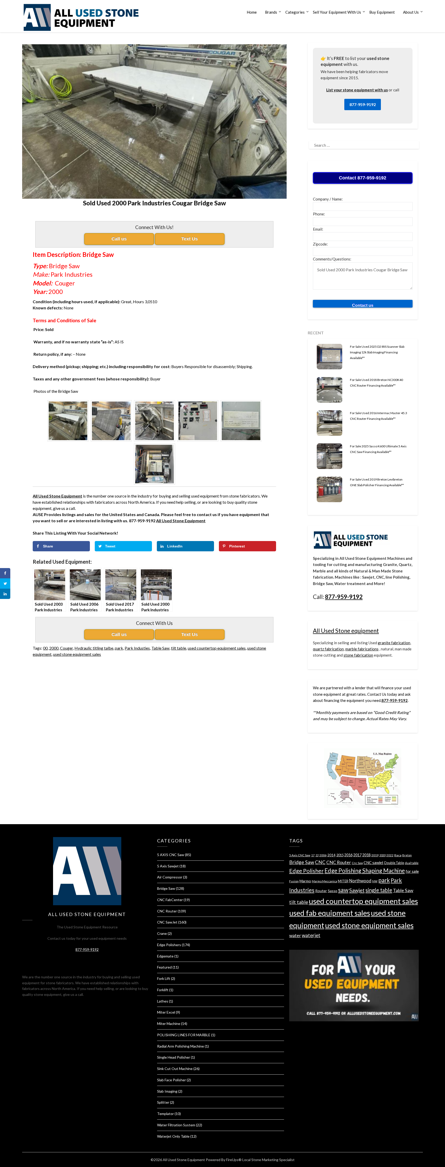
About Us (411, 12)
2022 (389, 855)
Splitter (163, 1102)
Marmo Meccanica (324, 881)
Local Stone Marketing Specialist (268, 1159)
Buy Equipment (382, 12)
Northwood (360, 880)
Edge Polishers (169, 945)
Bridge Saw (166, 888)
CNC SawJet (167, 922)
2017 (357, 855)
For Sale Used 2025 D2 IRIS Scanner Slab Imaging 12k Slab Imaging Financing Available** (377, 352)
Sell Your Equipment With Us (337, 12)
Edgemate (165, 956)
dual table (411, 863)
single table (378, 890)
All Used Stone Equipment (181, 520)
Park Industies (137, 648)
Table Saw (160, 648)
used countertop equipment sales (217, 648)
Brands (271, 12)
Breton (407, 855)
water (295, 935)
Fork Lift (163, 978)
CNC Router (167, 911)
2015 (340, 855)
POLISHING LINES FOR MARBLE (183, 1035)
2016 (348, 855)
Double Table (394, 863)
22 (317, 855)
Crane (162, 933)
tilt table (178, 648)
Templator (165, 1113)
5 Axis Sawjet (168, 866)
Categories (295, 12)
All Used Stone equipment (346, 630)
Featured (164, 967)
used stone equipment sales (77, 654)
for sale (412, 871)
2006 (323, 855)
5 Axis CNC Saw (299, 855)
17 (313, 855)
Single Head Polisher (173, 1057)
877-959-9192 (362, 104)
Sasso (332, 891)
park (119, 648)
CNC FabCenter (170, 900)
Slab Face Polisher (171, 1080)
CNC (320, 862)
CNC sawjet (373, 862)
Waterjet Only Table (173, 1136)
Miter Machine (168, 1023)
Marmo (305, 881)
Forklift (162, 990)
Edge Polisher (306, 870)
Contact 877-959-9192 (362, 177)
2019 (375, 855)
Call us (119, 238)
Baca (397, 855)
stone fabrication (358, 655)
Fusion (294, 881)
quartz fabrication (328, 649)
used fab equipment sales (329, 913)
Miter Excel (166, 1012)
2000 (53, 648)
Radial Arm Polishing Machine (180, 1046)
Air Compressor (169, 877)
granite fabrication (394, 642)
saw (343, 889)
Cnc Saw (357, 863)
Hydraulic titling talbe (93, 648)
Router (321, 891)
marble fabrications (362, 649)
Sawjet (357, 890)
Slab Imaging (167, 1091)
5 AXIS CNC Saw (170, 854)
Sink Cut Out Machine (175, 1068)
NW (375, 881)
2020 (382, 855)
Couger (66, 648)
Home (252, 12)
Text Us (189, 238)
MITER (343, 881)
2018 (366, 855)
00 (45, 648)
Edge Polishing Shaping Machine (364, 870)
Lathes (162, 1001)
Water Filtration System (176, 1125)
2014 (331, 855)
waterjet (311, 935)
